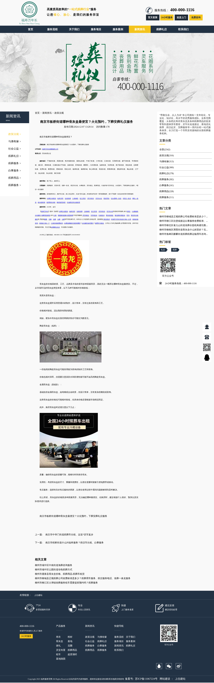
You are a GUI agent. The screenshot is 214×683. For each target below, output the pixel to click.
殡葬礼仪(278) (166, 173)
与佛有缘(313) (166, 161)
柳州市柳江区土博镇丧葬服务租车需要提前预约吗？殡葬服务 (66, 582)
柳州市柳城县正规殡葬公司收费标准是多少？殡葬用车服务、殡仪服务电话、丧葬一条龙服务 (82, 578)
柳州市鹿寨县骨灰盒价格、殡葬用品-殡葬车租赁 (60, 574)
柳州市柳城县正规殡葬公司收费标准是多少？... (183, 216)
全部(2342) (164, 149)
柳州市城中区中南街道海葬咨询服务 (53, 565)
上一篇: (39, 534)
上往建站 (38, 595)
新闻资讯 (47, 113)
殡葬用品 (14, 177)
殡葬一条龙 (116, 194)
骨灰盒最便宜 (64, 144)
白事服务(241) (166, 185)
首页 (37, 113)
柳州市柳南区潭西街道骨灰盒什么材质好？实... (183, 229)
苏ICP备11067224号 (146, 678)
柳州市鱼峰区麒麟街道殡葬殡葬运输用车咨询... (183, 234)
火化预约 (73, 144)
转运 (112, 185)
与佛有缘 (14, 141)
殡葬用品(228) (166, 191)
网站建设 (165, 678)
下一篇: (39, 542)
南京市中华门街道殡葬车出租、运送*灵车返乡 (69, 534)
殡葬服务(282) (166, 179)
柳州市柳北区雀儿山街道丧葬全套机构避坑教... (183, 225)
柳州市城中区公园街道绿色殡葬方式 (53, 569)
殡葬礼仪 (14, 155)
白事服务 (14, 170)
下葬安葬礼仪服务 (83, 144)
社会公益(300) (166, 167)
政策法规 (14, 134)
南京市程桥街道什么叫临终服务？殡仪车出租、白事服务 (74, 542)
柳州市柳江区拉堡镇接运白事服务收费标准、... (183, 221)
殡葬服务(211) (166, 197)
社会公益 (14, 148)
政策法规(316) (166, 155)
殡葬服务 (14, 163)
